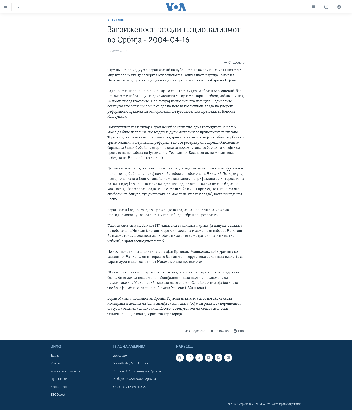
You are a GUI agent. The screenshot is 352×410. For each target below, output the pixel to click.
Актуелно (115, 20)
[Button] (234, 62)
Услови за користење (66, 371)
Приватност (59, 379)
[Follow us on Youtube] (209, 358)
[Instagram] (326, 7)
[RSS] (218, 358)
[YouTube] (313, 7)
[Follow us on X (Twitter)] (199, 358)
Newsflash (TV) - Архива (130, 363)
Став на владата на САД (130, 387)
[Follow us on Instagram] (189, 358)
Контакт (57, 363)
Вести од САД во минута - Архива (137, 371)
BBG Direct (58, 394)
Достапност (59, 387)
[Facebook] (339, 7)
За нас (55, 356)
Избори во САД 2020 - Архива (134, 379)
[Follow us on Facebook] (180, 358)
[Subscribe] (228, 358)
